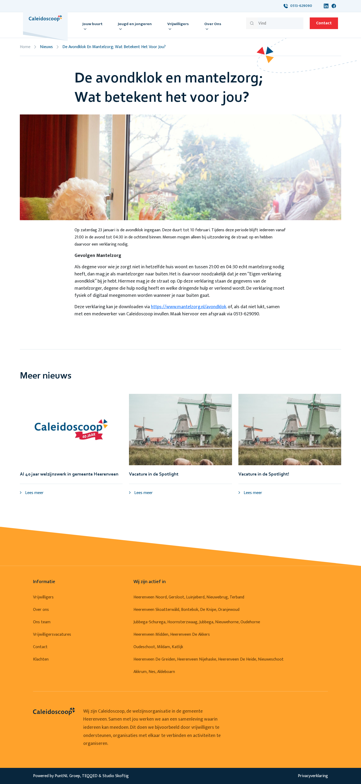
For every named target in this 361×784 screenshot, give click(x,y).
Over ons (41, 609)
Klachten (41, 659)
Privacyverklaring (313, 776)
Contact (324, 23)
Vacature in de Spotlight (153, 474)
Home (25, 46)
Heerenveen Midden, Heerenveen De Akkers (171, 634)
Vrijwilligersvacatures (52, 634)
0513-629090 (300, 6)
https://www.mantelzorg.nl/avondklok (188, 307)
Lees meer (34, 492)
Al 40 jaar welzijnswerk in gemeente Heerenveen (69, 474)
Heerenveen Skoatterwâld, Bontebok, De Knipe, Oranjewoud (186, 609)
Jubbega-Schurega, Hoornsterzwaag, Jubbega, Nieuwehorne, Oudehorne (196, 622)
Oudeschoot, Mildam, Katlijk (158, 647)
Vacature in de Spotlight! (263, 474)
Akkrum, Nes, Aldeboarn (154, 671)
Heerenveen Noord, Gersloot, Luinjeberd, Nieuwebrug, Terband (188, 597)
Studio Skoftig (116, 776)
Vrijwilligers (43, 597)
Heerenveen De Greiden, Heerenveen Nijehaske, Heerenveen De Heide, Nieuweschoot (208, 659)
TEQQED (90, 776)
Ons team (41, 622)
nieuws (46, 46)
